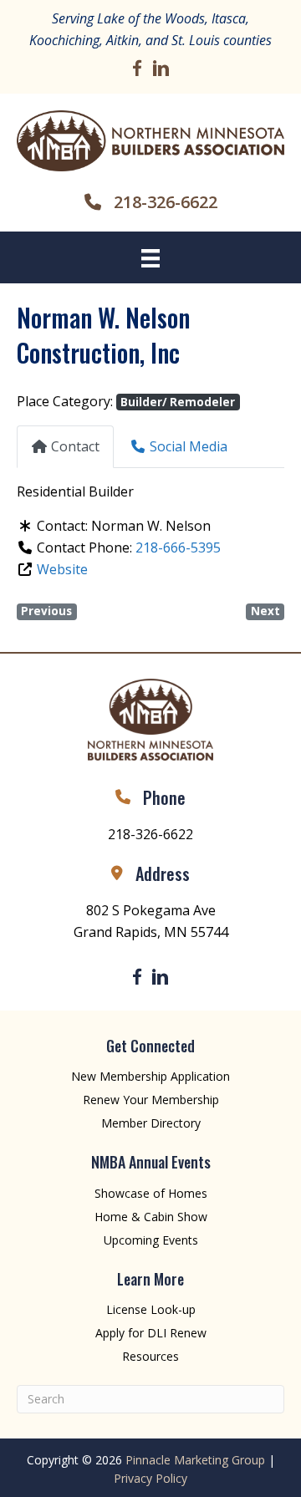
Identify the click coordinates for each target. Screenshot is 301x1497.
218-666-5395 (178, 547)
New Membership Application (150, 1076)
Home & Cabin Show (150, 1217)
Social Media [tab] (188, 446)
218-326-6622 (165, 202)
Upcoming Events (151, 1240)
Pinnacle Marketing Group (195, 1460)
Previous (46, 611)
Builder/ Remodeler (177, 402)
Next (265, 611)
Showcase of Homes (150, 1193)
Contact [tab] (75, 446)
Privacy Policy (150, 1478)
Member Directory (151, 1123)
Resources (150, 1356)
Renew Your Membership (151, 1099)
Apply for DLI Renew (151, 1333)
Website (62, 569)
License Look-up (151, 1309)
